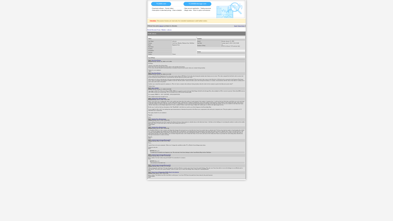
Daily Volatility (155, 88)
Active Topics (241, 25)
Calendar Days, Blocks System (159, 98)
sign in (161, 25)
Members (163, 29)
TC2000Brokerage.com (197, 4)
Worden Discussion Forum (153, 29)
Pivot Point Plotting (156, 60)
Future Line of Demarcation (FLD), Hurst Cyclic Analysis (165, 172)
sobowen (169, 29)
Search (235, 25)
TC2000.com (161, 4)
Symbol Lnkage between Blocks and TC (161, 139)
